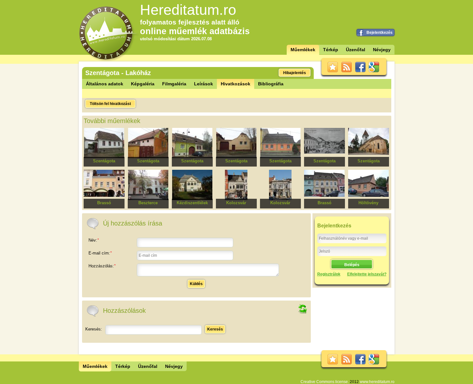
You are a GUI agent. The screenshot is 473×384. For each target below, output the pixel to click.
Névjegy (382, 49)
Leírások (203, 83)
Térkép (330, 49)
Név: (93, 240)
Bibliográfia (270, 83)
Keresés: (93, 329)
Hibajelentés (294, 73)
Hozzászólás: (102, 266)
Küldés (196, 284)
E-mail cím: (100, 253)
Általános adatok (104, 83)
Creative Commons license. (325, 381)
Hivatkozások (235, 83)
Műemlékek (303, 49)
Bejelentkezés (379, 32)
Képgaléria (142, 83)
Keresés (215, 329)
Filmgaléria (174, 83)
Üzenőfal (355, 49)
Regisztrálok (328, 274)
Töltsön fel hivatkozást (110, 103)
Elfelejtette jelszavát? (366, 274)
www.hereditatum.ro (377, 381)
